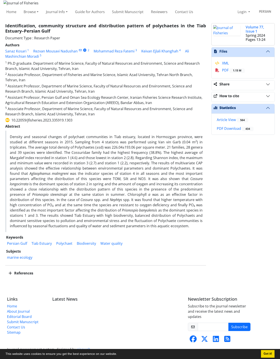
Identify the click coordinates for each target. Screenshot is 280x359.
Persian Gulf (17, 243)
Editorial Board (19, 316)
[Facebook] (193, 340)
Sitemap (14, 332)
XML (225, 63)
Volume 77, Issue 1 (255, 29)
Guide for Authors (90, 11)
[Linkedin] (216, 340)
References (23, 273)
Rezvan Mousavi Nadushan (55, 51)
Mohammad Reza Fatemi (114, 51)
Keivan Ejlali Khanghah (159, 51)
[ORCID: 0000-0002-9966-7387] (85, 50)
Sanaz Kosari (15, 51)
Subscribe (239, 326)
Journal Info (55, 11)
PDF (231, 70)
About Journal (18, 311)
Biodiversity (86, 243)
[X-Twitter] (204, 340)
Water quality (111, 243)
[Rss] (227, 340)
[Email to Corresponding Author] (80, 50)
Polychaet (64, 243)
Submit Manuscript (128, 11)
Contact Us (184, 11)
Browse (30, 11)
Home (11, 11)
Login (242, 11)
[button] (118, 354)
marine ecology (19, 257)
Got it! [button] (268, 353)
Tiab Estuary (42, 243)
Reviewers (159, 11)
